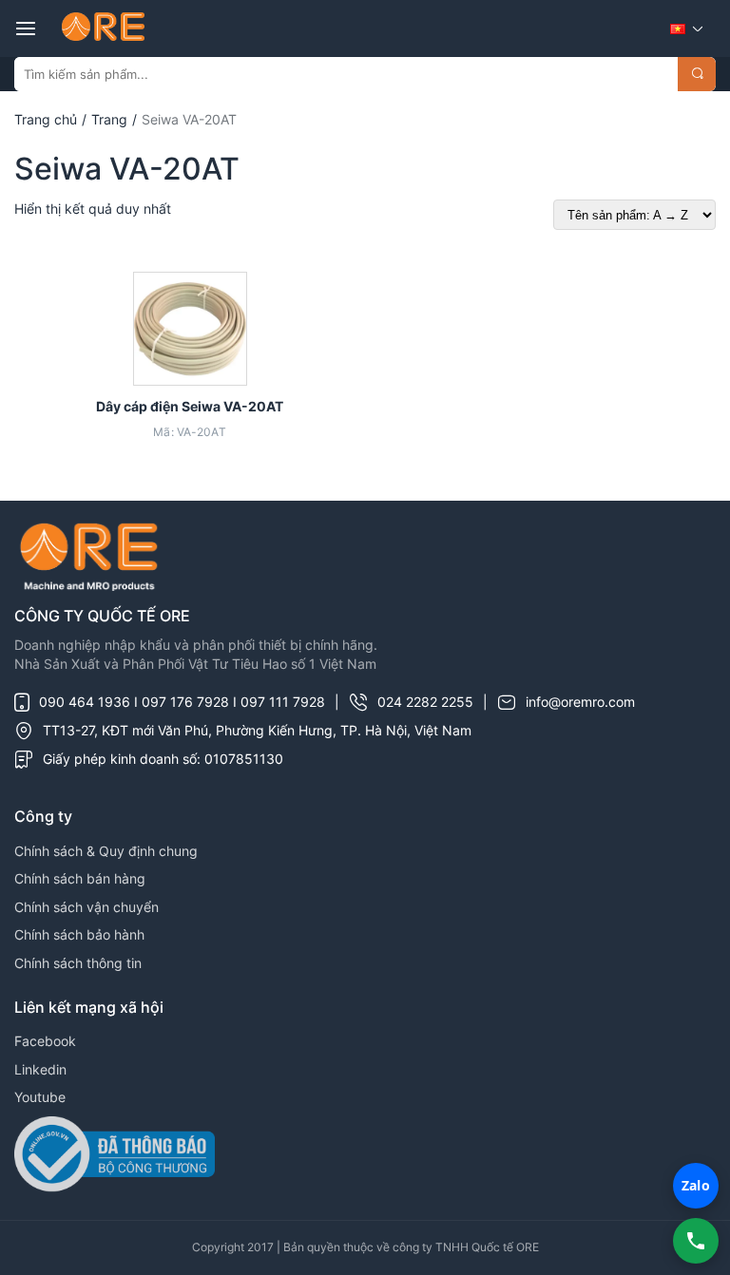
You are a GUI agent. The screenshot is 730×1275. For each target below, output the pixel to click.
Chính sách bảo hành (79, 934)
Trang (109, 119)
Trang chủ (45, 119)
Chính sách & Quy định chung (106, 851)
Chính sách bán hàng (79, 878)
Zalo (696, 1185)
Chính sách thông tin (78, 963)
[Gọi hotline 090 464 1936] (696, 1241)
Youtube (40, 1097)
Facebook (45, 1041)
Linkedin (40, 1069)
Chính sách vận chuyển (86, 907)
